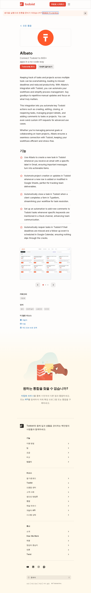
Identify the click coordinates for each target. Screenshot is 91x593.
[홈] (27, 4)
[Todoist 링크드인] (33, 567)
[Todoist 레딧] (44, 567)
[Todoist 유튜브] (27, 567)
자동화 (23, 298)
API (26, 399)
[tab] (43, 285)
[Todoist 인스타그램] (38, 567)
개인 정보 (34, 583)
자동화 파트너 (27, 396)
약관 (40, 583)
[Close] (85, 13)
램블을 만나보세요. (50, 13)
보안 (28, 583)
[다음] (53, 285)
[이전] (37, 285)
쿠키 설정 (46, 583)
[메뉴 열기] (69, 4)
